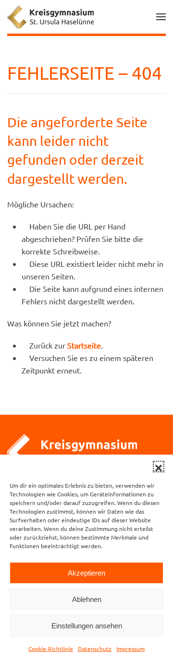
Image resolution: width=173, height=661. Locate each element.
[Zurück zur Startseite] (50, 17)
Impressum (130, 648)
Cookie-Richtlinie (50, 648)
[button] (158, 466)
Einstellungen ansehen (86, 626)
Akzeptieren (86, 573)
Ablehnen (86, 599)
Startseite (84, 345)
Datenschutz (94, 648)
